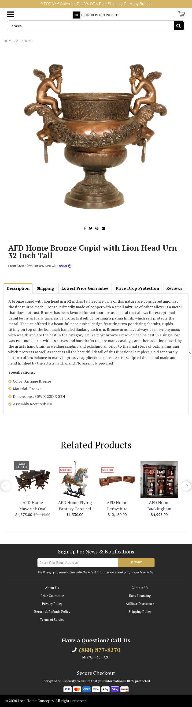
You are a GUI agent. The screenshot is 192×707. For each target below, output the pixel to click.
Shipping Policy (140, 611)
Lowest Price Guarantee (84, 288)
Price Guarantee (52, 595)
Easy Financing (140, 595)
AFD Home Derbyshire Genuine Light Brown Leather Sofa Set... (117, 506)
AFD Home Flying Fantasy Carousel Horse (75, 506)
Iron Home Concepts (36, 700)
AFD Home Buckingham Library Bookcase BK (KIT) (159, 506)
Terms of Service (52, 619)
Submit (136, 562)
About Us (52, 587)
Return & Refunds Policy (52, 611)
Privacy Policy (52, 603)
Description (18, 288)
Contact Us (140, 587)
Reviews (174, 288)
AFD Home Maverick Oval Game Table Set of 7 (33, 506)
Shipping (45, 288)
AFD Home (24, 40)
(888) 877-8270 (99, 650)
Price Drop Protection (137, 288)
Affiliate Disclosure (140, 603)
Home (9, 40)
